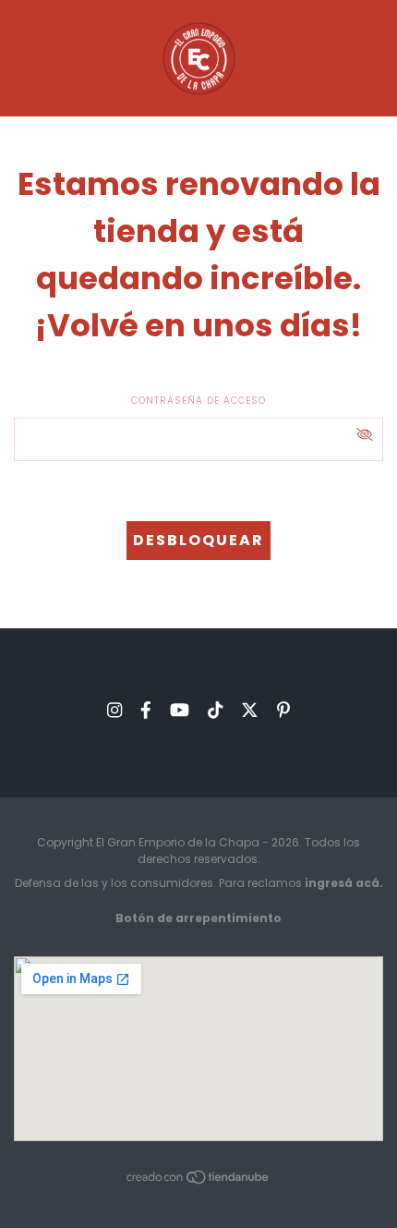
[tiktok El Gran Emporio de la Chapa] (215, 710)
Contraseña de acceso (198, 400)
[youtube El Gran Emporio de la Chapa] (179, 710)
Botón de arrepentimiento (198, 918)
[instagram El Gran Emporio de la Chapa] (114, 710)
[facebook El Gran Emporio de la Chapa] (146, 710)
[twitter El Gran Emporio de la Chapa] (250, 710)
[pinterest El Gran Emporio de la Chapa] (283, 710)
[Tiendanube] (198, 1181)
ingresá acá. (344, 883)
